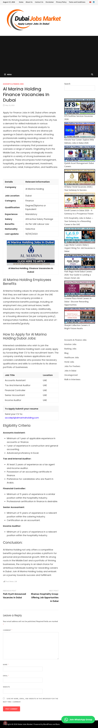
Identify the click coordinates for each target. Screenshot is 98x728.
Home (21, 2)
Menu (9, 74)
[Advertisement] (49, 53)
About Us (29, 2)
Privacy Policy (61, 2)
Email (6, 676)
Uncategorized (71, 375)
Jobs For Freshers (72, 366)
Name (6, 664)
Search (67, 83)
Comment (7, 630)
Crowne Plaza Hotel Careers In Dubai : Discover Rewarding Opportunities (77, 301)
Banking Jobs (70, 348)
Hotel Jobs (69, 361)
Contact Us (39, 2)
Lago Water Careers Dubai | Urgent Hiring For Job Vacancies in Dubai (79, 248)
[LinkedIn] (93, 2)
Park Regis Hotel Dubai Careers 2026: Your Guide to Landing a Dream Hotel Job (78, 274)
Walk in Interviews (72, 379)
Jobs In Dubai (70, 370)
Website (6, 687)
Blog (66, 353)
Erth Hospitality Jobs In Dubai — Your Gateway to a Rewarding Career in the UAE (78, 221)
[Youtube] (90, 2)
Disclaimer (50, 2)
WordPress (47, 724)
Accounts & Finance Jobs (13, 84)
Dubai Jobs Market (25, 724)
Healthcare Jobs (71, 357)
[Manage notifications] (5, 723)
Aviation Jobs (70, 344)
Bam (58, 724)
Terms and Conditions (77, 2)
